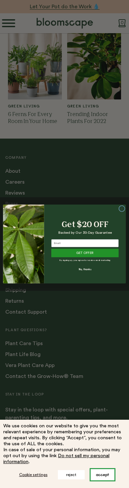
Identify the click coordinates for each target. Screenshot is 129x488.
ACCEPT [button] (102, 474)
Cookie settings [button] (33, 475)
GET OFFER (84, 253)
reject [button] (71, 475)
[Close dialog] (122, 209)
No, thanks (85, 269)
